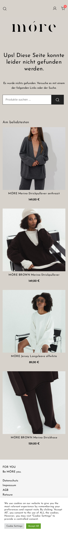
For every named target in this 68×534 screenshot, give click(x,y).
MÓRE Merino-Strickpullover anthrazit (34, 193)
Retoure (8, 494)
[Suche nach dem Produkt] (57, 100)
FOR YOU (9, 467)
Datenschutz (10, 480)
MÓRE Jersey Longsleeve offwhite (34, 356)
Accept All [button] (33, 526)
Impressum (9, 485)
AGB (5, 490)
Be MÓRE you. (12, 471)
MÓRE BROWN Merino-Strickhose (34, 437)
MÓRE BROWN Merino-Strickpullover (34, 275)
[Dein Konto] (55, 8)
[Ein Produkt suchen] (5, 8)
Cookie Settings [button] (14, 526)
